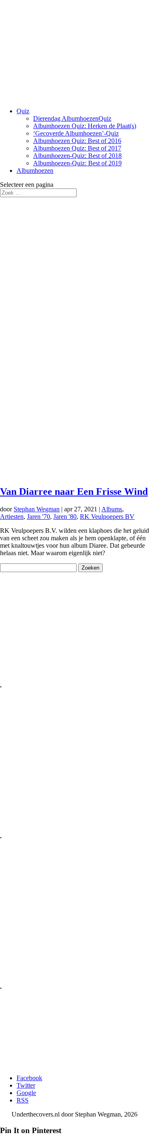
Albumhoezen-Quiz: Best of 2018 (77, 155)
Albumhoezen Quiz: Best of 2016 (77, 140)
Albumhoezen (35, 170)
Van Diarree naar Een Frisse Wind (74, 491)
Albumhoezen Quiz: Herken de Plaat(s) (84, 125)
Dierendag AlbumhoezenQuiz (72, 118)
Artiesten (12, 516)
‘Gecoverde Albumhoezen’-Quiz (76, 133)
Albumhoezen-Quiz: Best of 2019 (77, 163)
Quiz (23, 111)
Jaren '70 (38, 516)
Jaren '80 (65, 516)
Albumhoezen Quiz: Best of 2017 (77, 148)
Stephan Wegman (37, 509)
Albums (111, 509)
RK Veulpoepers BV (107, 516)
